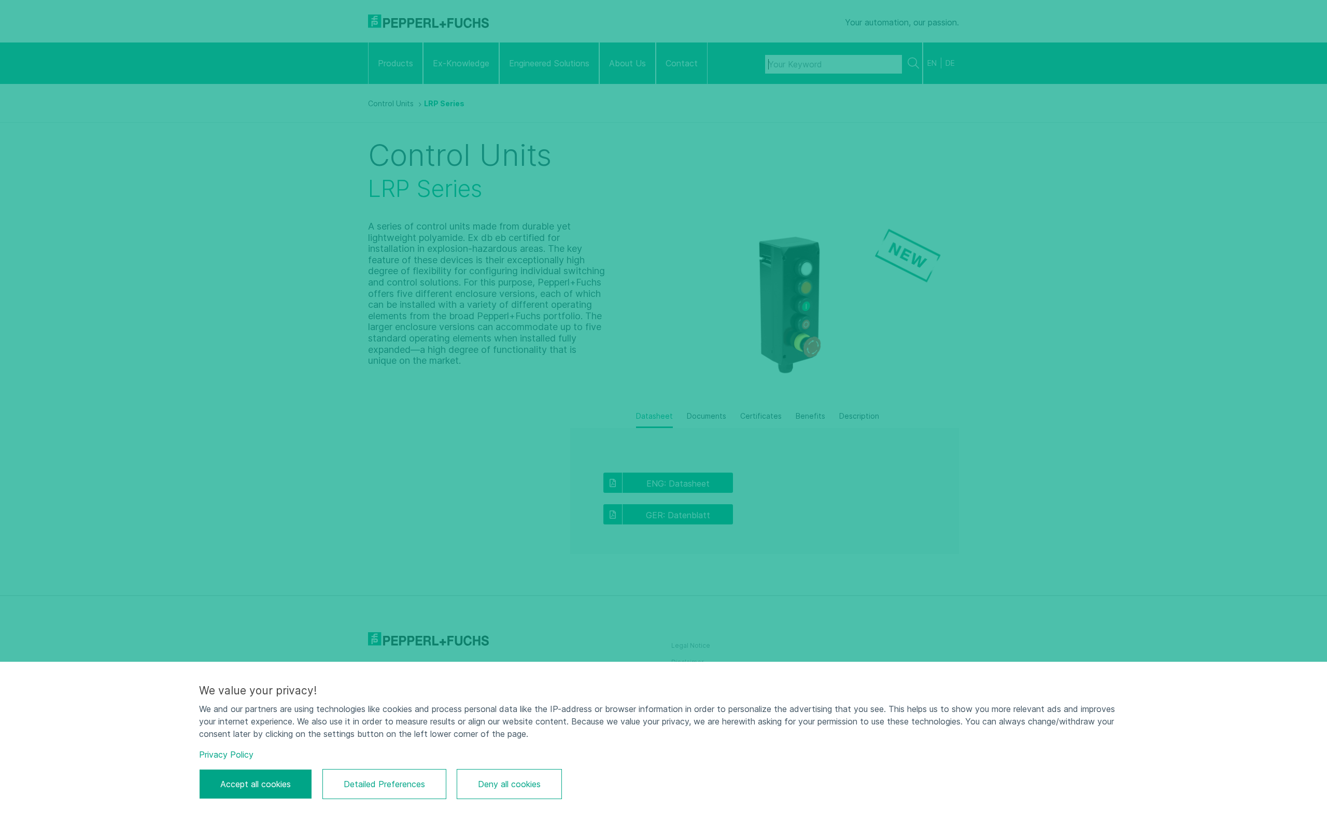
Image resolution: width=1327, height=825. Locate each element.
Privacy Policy (226, 754)
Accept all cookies (255, 784)
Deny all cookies (509, 784)
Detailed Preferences (384, 784)
